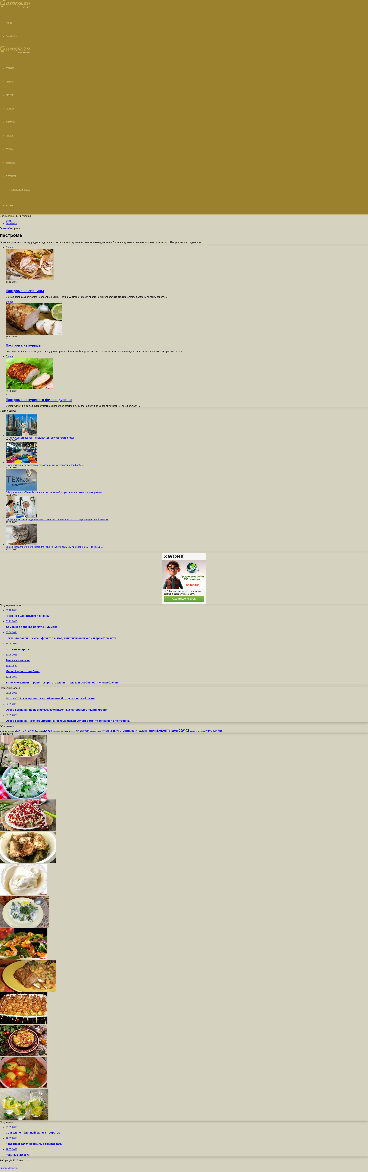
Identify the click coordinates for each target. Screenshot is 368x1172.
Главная (4, 228)
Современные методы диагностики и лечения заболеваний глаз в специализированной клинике (57, 519)
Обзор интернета (21, 189)
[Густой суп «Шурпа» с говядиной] (23, 1087)
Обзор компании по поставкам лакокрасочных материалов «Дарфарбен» (45, 465)
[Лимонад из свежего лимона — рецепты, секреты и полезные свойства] (24, 1119)
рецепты (173, 731)
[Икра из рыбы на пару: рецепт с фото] (28, 862)
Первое (10, 82)
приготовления (139, 730)
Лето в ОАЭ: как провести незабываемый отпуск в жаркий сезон (40, 438)
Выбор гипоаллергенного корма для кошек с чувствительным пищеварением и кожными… (54, 547)
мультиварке (83, 731)
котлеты (64, 731)
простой (153, 731)
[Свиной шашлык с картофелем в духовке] (23, 1023)
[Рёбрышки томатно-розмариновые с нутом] (28, 991)
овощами (93, 731)
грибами (31, 730)
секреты (193, 731)
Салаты (10, 109)
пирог (99, 731)
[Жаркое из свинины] (23, 1055)
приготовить (122, 730)
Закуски (10, 149)
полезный (107, 731)
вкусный (20, 730)
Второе (9, 95)
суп (207, 731)
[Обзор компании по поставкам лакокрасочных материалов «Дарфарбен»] (21, 462)
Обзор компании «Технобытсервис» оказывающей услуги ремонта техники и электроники (54, 492)
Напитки (10, 163)
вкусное (3, 731)
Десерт (9, 136)
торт (220, 731)
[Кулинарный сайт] (15, 7)
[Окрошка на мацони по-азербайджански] (24, 927)
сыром (213, 730)
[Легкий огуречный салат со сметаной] (23, 798)
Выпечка (10, 122)
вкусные (11, 731)
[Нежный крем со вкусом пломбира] (23, 894)
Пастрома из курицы (23, 345)
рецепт (163, 730)
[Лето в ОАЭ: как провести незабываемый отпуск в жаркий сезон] (21, 435)
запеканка (56, 731)
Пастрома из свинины (25, 291)
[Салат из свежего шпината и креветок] (23, 959)
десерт (39, 731)
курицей (72, 731)
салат (183, 730)
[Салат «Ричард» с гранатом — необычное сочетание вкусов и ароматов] (28, 830)
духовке (47, 730)
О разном (11, 176)
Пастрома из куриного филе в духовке (39, 400)
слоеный (201, 731)
